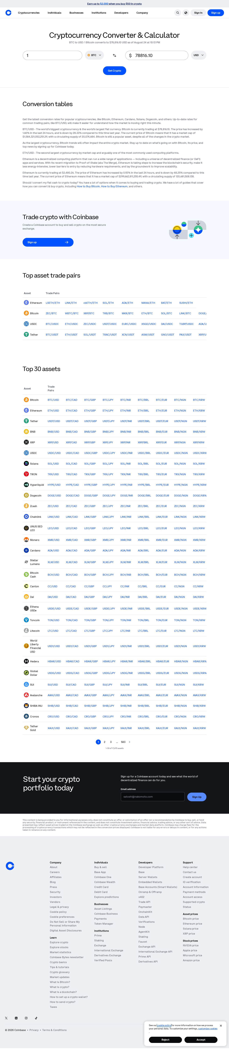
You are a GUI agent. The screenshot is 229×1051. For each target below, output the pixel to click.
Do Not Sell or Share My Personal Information (65, 923)
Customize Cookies (207, 1028)
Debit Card (100, 892)
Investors (56, 897)
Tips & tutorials (59, 967)
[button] (54, 12)
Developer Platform (150, 867)
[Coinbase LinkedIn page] (16, 1018)
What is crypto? (59, 987)
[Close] (221, 1026)
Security (55, 892)
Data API (143, 916)
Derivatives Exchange (107, 955)
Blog (53, 882)
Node (141, 926)
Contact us (189, 872)
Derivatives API (148, 961)
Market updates (59, 977)
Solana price (190, 928)
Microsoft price (192, 955)
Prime (98, 935)
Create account (192, 877)
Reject (165, 1039)
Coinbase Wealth (104, 882)
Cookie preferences (62, 916)
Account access (192, 897)
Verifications (146, 921)
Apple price (190, 950)
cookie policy (164, 1025)
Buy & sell (100, 867)
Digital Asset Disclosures (66, 930)
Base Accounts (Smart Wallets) (157, 887)
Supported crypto (194, 901)
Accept (201, 1039)
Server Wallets (147, 877)
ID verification (192, 882)
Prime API (144, 956)
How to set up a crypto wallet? (69, 997)
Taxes (53, 1006)
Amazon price (191, 960)
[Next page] (129, 741)
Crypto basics (58, 962)
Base (141, 872)
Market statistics (60, 952)
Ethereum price (192, 923)
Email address (128, 789)
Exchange (100, 945)
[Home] (8, 12)
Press (53, 887)
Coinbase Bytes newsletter (67, 957)
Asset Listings (103, 908)
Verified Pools (103, 960)
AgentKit (144, 931)
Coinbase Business (106, 913)
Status (187, 906)
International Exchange (108, 950)
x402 (141, 897)
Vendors (55, 901)
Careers (55, 872)
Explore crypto (59, 942)
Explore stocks (59, 947)
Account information (196, 887)
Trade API (144, 901)
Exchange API (146, 946)
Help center (190, 867)
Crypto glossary (60, 972)
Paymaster (145, 906)
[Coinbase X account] (6, 1018)
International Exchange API (155, 951)
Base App (100, 872)
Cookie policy (58, 911)
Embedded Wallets (150, 882)
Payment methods (194, 892)
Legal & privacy (59, 906)
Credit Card (101, 887)
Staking (99, 940)
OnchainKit (145, 911)
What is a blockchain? (63, 992)
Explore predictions (106, 897)
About (53, 867)
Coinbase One (102, 877)
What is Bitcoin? (60, 982)
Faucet (142, 941)
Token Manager (103, 923)
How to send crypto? (62, 1001)
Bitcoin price (191, 918)
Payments (100, 918)
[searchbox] (198, 55)
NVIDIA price (191, 945)
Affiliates (56, 877)
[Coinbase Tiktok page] (36, 1018)
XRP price (189, 933)
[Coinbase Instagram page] (26, 1018)
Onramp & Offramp (150, 892)
